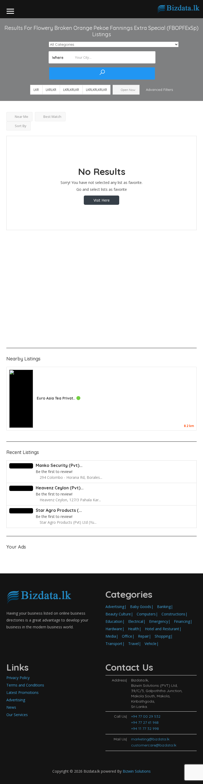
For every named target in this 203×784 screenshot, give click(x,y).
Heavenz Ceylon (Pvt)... (60, 487)
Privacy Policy (18, 677)
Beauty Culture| (119, 613)
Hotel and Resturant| (163, 628)
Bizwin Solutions (137, 771)
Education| (114, 621)
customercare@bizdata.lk (153, 745)
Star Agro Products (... (59, 510)
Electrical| (136, 621)
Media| (111, 636)
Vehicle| (152, 643)
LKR (36, 89)
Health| (134, 628)
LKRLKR (51, 89)
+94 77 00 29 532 (145, 716)
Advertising (15, 699)
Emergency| (159, 621)
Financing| (183, 621)
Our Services (17, 714)
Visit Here (102, 200)
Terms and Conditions (25, 685)
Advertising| (115, 606)
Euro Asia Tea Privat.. (56, 398)
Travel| (134, 643)
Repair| (144, 636)
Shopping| (164, 636)
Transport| (114, 643)
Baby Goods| (141, 606)
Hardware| (114, 628)
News (11, 707)
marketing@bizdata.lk (150, 739)
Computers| (147, 613)
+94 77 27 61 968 (145, 722)
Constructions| (174, 613)
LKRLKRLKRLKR (96, 89)
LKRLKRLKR (71, 89)
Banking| (165, 606)
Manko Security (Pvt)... (59, 465)
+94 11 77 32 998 (145, 728)
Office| (128, 636)
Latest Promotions (22, 692)
